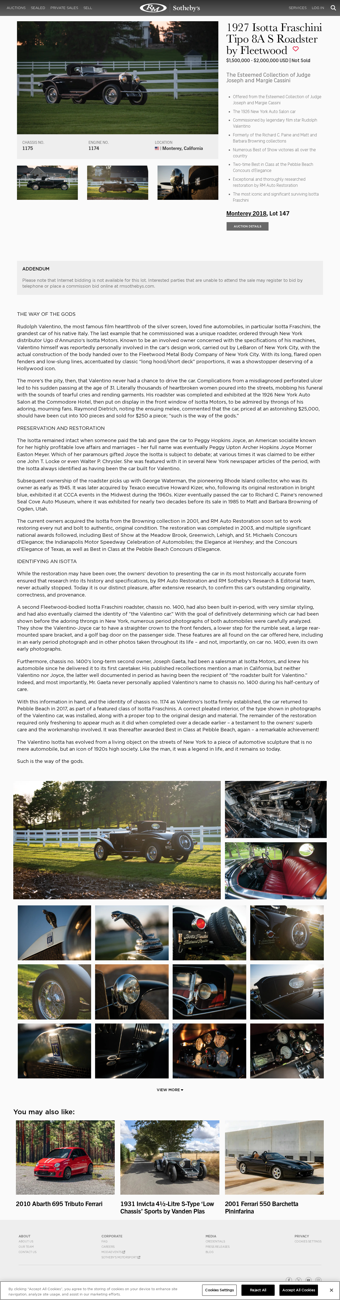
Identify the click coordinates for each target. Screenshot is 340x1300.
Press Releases (218, 1246)
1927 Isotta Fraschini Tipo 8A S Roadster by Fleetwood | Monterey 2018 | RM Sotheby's (170, 8)
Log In (318, 8)
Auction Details (247, 226)
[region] (170, 1290)
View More (169, 1090)
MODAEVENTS (111, 1252)
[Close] (331, 1290)
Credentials (215, 1241)
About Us (26, 1241)
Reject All (258, 1290)
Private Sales (64, 8)
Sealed (38, 8)
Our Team (26, 1246)
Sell (87, 8)
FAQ (104, 1241)
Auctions (16, 8)
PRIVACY (302, 1236)
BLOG (210, 1252)
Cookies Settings (308, 1241)
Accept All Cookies (298, 1290)
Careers (107, 1246)
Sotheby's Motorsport (119, 1257)
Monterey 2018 (246, 213)
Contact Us (27, 1252)
